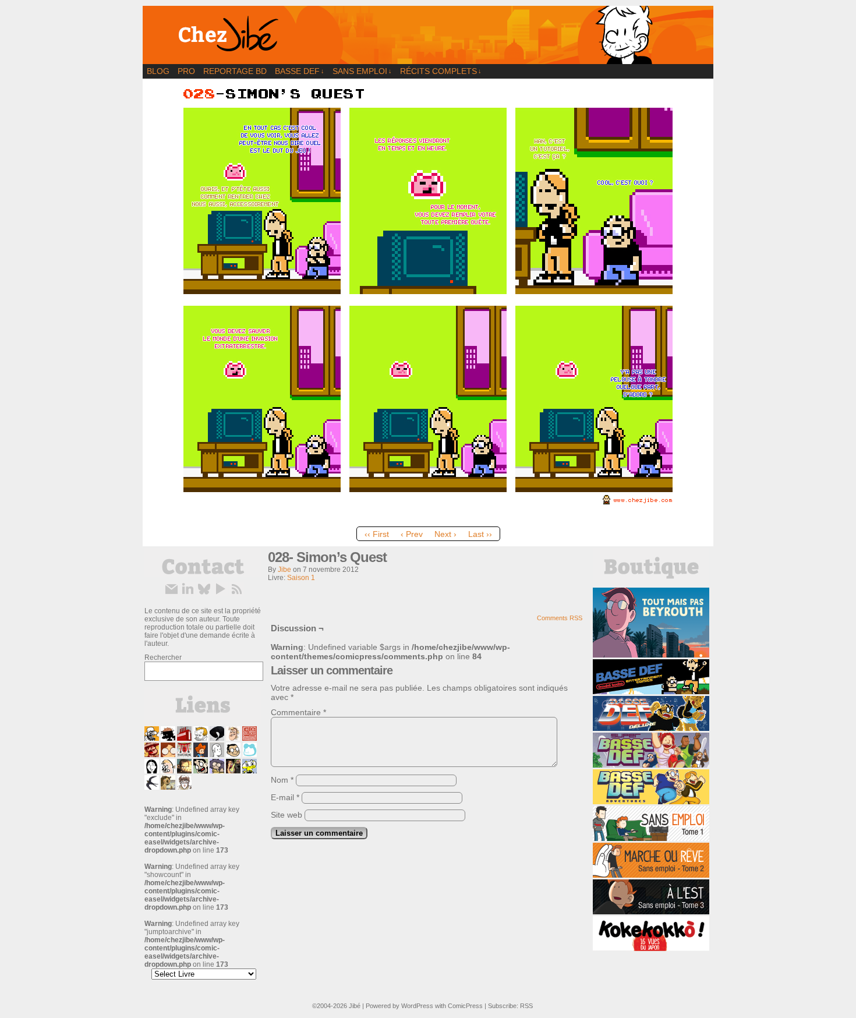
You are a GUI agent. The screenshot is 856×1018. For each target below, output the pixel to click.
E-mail (285, 797)
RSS (526, 1005)
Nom (282, 779)
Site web (286, 814)
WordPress (417, 1005)
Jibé (354, 1005)
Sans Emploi (362, 71)
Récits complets (441, 71)
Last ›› (480, 534)
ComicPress (465, 1005)
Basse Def (299, 71)
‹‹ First (377, 534)
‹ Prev (412, 534)
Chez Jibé (428, 35)
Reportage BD (235, 71)
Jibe (284, 569)
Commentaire (298, 712)
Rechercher (163, 657)
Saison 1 (301, 578)
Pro (186, 71)
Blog (158, 71)
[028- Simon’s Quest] (428, 518)
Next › (445, 534)
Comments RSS (559, 617)
